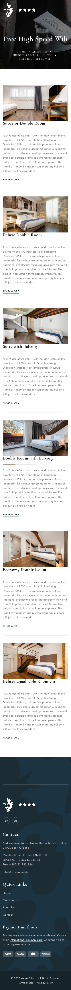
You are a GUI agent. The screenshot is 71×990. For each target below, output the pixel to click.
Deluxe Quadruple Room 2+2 (29, 681)
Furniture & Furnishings (32, 55)
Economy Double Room (24, 569)
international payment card (26, 939)
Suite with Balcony (20, 346)
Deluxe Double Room (22, 235)
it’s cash (61, 935)
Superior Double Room (24, 123)
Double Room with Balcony (28, 458)
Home (21, 51)
